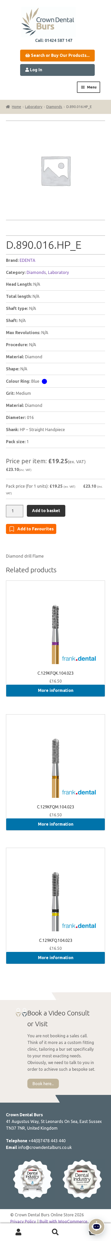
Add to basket (46, 510)
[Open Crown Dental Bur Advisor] (96, 1226)
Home (16, 107)
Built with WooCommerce (63, 1221)
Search (55, 1232)
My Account (18, 1232)
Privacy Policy (23, 1221)
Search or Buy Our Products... (60, 55)
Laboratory (33, 107)
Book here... (43, 1083)
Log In (35, 69)
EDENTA (27, 260)
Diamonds (54, 107)
